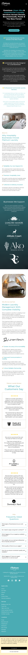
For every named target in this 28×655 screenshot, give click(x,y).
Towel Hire (3, 606)
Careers (3, 592)
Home (2, 588)
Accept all (14, 648)
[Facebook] (8, 580)
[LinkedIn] (16, 580)
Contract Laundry (5, 614)
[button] (26, 4)
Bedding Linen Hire (6, 604)
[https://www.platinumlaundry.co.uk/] (5, 4)
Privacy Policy (4, 596)
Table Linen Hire (5, 608)
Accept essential (14, 651)
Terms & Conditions (6, 598)
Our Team (3, 590)
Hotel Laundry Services (6, 610)
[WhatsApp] (19, 580)
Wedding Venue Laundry (7, 612)
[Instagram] (12, 580)
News (2, 594)
